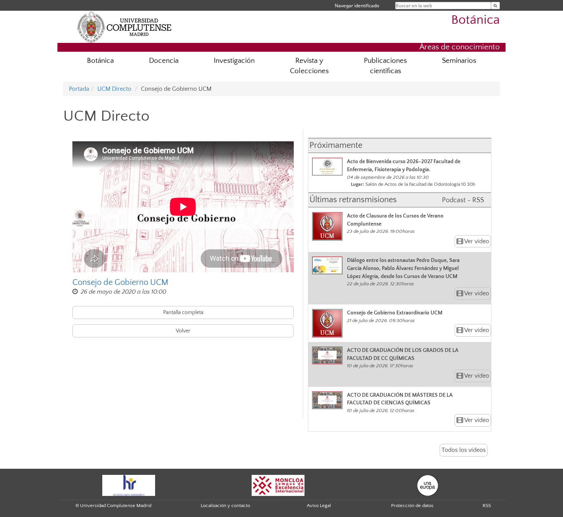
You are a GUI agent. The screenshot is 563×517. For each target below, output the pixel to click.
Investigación (234, 61)
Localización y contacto (225, 505)
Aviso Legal (319, 505)
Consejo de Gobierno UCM (120, 282)
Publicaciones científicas (385, 66)
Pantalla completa (183, 312)
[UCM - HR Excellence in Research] (128, 484)
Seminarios (459, 61)
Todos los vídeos (464, 450)
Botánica (475, 20)
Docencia (163, 61)
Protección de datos (412, 505)
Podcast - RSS (463, 200)
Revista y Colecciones (309, 66)
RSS (487, 505)
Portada (79, 88)
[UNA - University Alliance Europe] (427, 484)
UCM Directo (114, 88)
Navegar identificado (357, 5)
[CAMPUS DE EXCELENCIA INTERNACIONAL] (278, 484)
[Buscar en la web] (495, 5)
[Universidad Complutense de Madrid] (124, 26)
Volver (183, 331)
